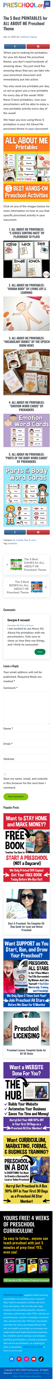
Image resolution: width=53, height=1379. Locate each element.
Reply (40, 652)
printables (12, 543)
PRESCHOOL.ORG (33, 1347)
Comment (10, 688)
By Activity (18, 540)
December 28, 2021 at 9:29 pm (20, 625)
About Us (17, 1373)
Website (8, 759)
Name (8, 728)
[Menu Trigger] (47, 4)
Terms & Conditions (32, 1373)
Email (8, 744)
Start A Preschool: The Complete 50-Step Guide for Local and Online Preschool (26, 927)
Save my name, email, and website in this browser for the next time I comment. (25, 783)
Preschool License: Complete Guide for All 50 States (26, 1051)
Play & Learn (30, 540)
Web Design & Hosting (30, 1376)
